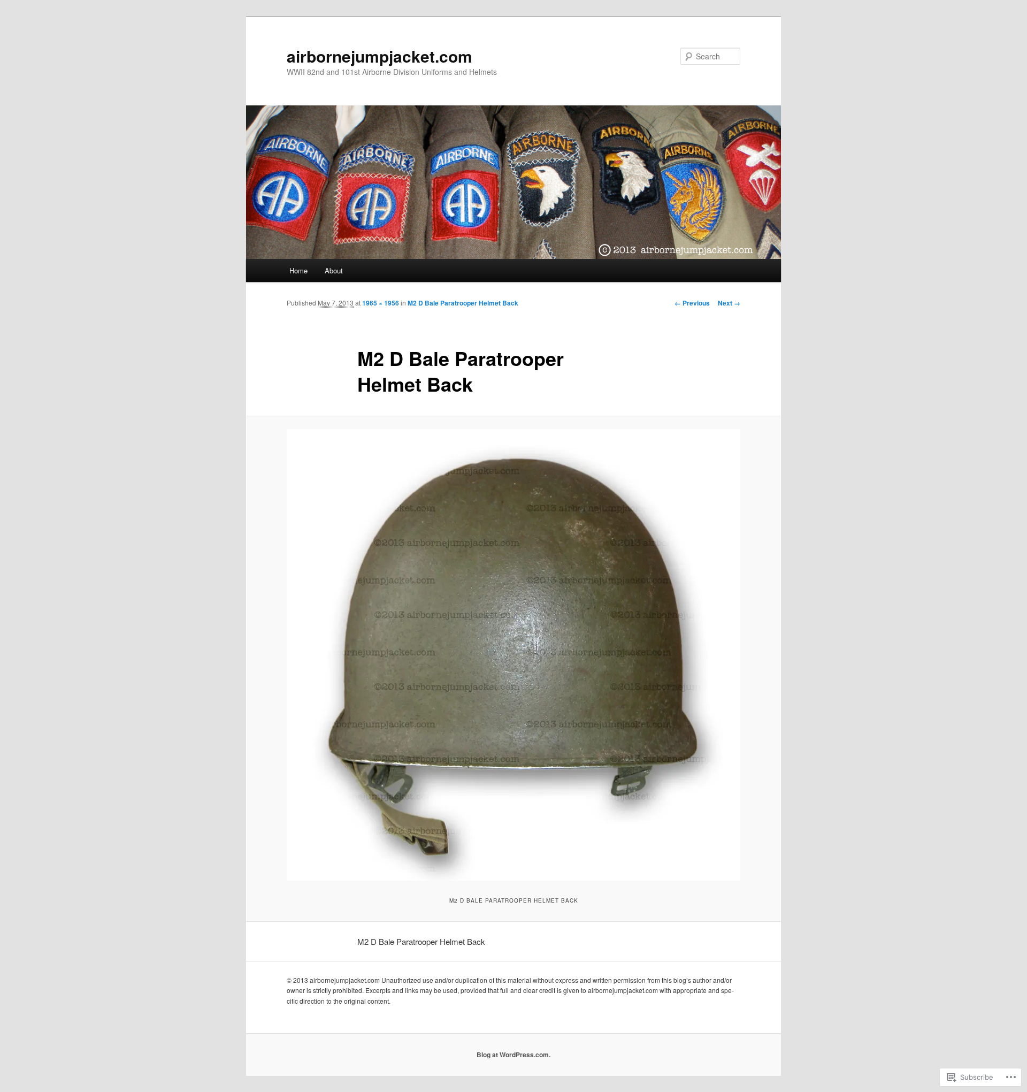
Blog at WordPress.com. (513, 1054)
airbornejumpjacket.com (379, 55)
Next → (729, 303)
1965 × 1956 (380, 303)
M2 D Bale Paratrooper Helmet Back (463, 303)
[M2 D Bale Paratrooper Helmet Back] (513, 655)
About (334, 270)
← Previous (692, 303)
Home (298, 270)
